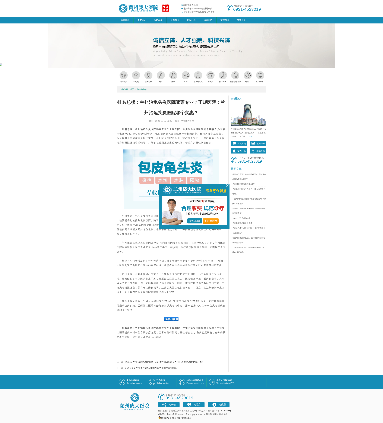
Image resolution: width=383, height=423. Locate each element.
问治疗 (197, 404)
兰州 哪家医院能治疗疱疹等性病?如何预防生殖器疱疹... (249, 201)
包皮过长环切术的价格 (241, 218)
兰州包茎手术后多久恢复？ (243, 223)
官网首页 (125, 20)
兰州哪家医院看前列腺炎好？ (244, 184)
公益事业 (175, 20)
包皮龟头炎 (142, 89)
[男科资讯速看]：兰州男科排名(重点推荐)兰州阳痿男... (248, 249)
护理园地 (225, 20)
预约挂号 (260, 143)
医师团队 (208, 20)
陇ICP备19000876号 (221, 410)
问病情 (172, 404)
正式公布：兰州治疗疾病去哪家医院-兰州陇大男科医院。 (151, 368)
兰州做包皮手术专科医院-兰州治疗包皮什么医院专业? (248, 230)
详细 (250, 136)
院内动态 (158, 20)
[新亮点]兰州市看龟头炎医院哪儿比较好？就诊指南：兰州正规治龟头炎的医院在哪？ (164, 362)
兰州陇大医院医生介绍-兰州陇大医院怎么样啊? (248, 191)
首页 (132, 89)
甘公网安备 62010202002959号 (176, 418)
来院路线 (260, 151)
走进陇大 (141, 20)
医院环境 (191, 20)
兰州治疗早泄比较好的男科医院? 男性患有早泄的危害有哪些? (249, 176)
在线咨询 (241, 20)
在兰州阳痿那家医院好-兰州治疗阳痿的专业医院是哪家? (248, 240)
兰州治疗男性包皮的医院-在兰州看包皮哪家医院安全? (248, 210)
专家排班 (241, 151)
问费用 (222, 404)
